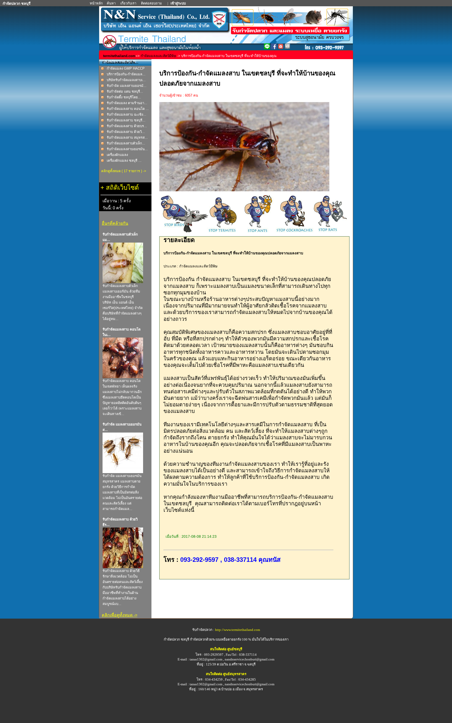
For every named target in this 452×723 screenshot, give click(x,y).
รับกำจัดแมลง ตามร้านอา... (127, 103)
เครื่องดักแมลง (117, 155)
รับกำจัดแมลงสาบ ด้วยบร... (127, 126)
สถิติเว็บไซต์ (122, 187)
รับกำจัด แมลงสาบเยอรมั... (126, 86)
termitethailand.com (119, 56)
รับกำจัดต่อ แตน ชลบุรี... (125, 91)
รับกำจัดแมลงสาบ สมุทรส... (127, 137)
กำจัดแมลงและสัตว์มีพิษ (158, 56)
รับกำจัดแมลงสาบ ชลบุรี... (126, 120)
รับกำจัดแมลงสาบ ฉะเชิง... (126, 114)
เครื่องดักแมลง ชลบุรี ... (124, 160)
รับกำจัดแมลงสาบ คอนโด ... (128, 109)
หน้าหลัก (97, 3)
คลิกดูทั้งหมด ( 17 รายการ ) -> (123, 171)
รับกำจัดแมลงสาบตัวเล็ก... (126, 143)
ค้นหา (111, 3)
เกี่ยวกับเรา (128, 3)
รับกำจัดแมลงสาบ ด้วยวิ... (126, 132)
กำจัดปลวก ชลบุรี (176, 639)
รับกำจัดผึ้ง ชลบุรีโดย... (124, 97)
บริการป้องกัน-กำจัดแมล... (126, 74)
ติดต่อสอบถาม (152, 3)
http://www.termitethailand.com (237, 630)
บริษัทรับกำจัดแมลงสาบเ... (126, 80)
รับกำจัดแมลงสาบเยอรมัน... (127, 149)
